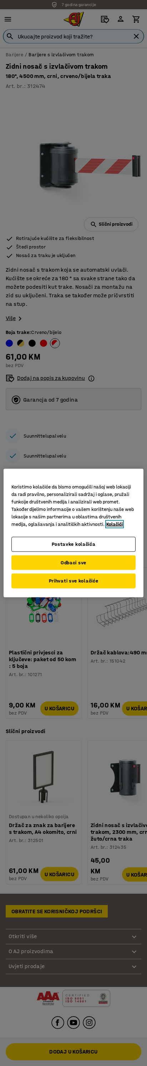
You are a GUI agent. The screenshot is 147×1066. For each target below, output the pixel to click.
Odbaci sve (73, 562)
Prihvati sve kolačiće (73, 581)
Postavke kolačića (74, 544)
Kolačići (114, 524)
